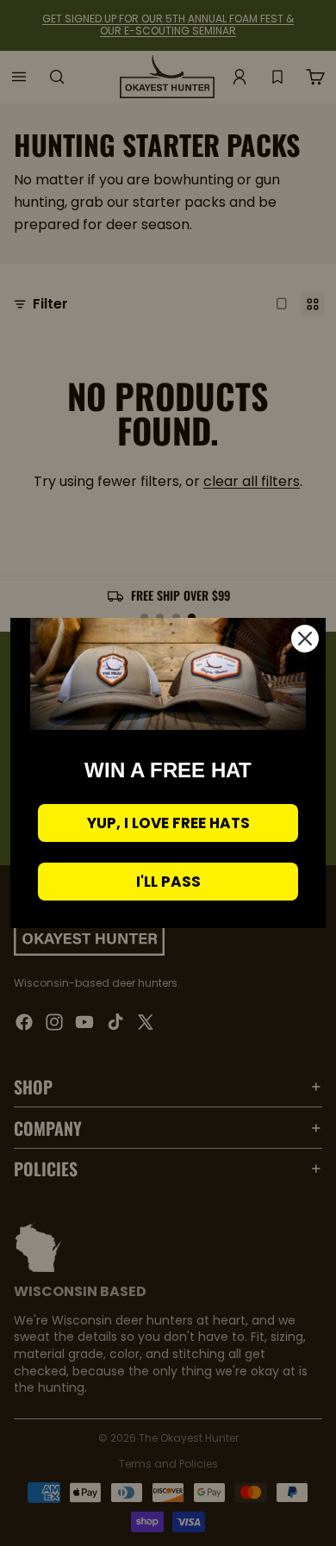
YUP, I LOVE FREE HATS (168, 823)
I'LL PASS (168, 881)
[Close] (305, 638)
